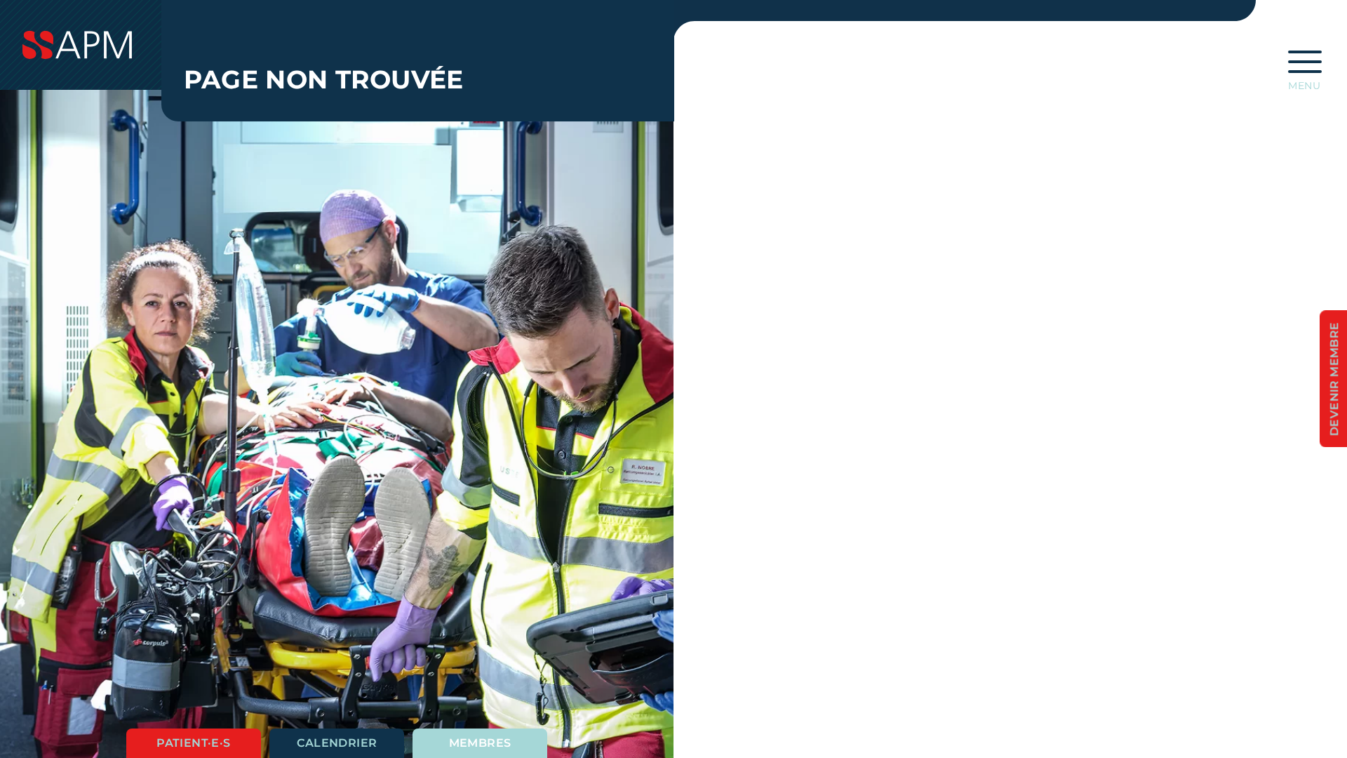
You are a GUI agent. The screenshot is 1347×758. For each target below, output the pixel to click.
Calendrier (337, 743)
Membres (480, 743)
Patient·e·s (193, 743)
